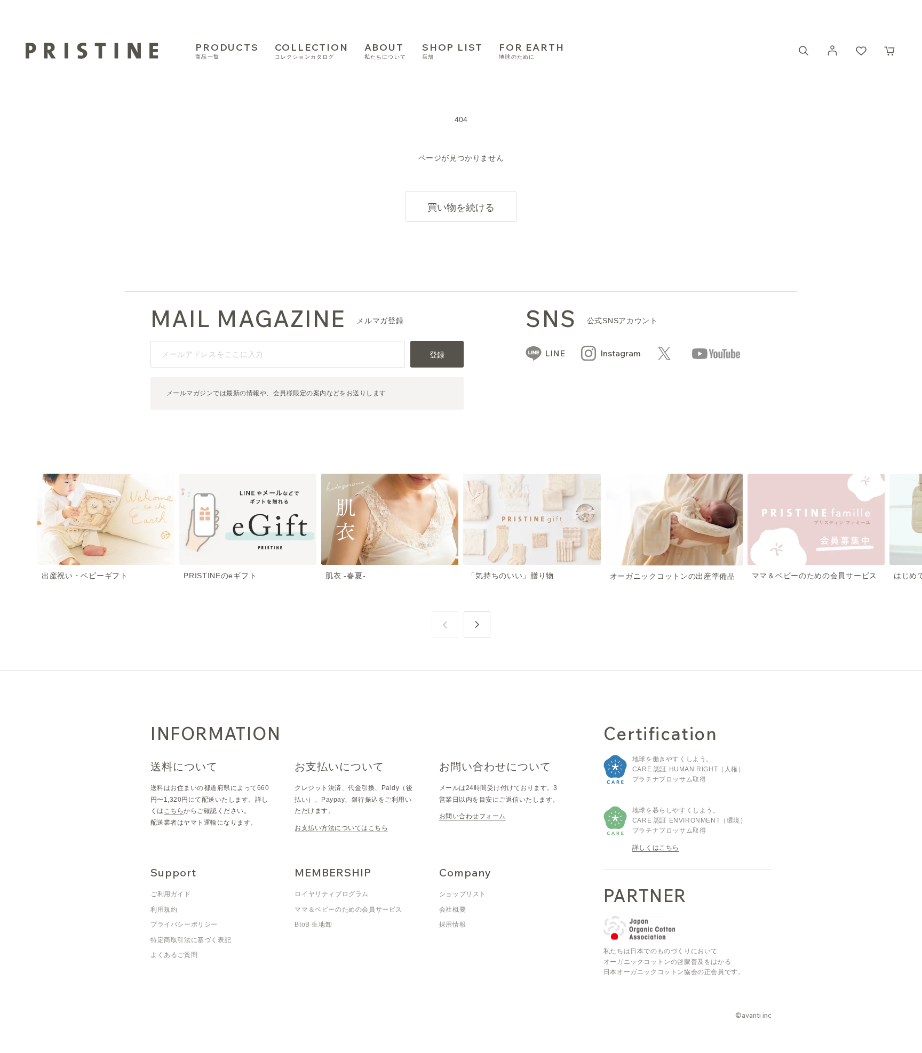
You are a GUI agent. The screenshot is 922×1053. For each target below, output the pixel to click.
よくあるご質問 (173, 955)
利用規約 (163, 909)
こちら (174, 811)
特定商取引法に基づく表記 (190, 940)
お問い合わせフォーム (472, 816)
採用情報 (452, 924)
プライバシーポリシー (184, 924)
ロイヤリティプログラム (332, 894)
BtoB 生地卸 (313, 924)
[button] (890, 50)
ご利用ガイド (170, 894)
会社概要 (452, 909)
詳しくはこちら (655, 847)
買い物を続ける (461, 207)
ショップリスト (462, 894)
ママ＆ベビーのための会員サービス (348, 909)
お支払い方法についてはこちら (341, 828)
